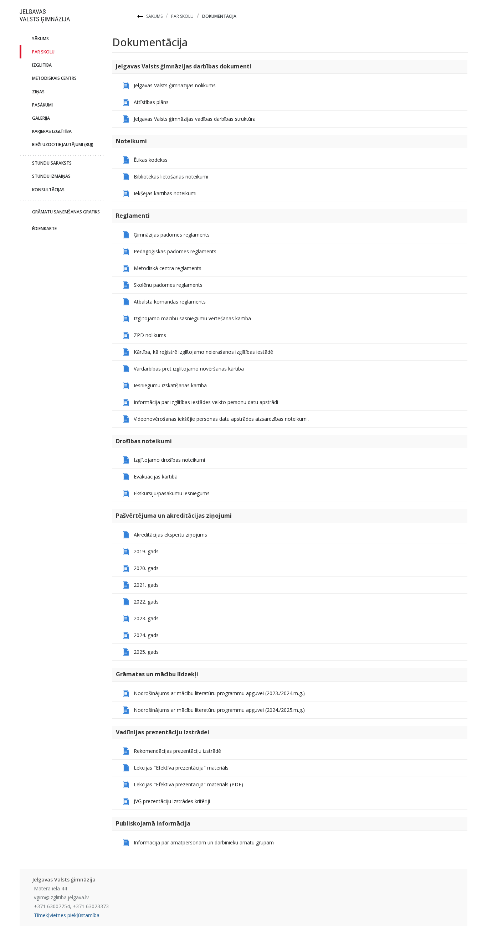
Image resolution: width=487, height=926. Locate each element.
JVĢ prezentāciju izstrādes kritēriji (172, 801)
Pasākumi (42, 105)
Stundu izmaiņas (51, 176)
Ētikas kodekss (151, 159)
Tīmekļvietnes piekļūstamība (66, 915)
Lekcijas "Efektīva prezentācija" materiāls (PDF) (188, 784)
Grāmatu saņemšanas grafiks (66, 212)
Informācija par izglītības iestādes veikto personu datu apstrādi (206, 402)
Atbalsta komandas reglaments (170, 301)
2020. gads (146, 568)
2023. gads (146, 618)
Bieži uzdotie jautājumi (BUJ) (62, 144)
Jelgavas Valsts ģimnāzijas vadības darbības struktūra (195, 118)
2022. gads (146, 601)
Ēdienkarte (44, 229)
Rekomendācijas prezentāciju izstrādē (177, 750)
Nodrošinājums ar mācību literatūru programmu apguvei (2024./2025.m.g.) (219, 710)
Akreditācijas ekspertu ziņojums (170, 534)
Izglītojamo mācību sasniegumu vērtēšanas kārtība (192, 318)
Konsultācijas (48, 190)
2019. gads (146, 551)
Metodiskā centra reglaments (167, 268)
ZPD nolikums (150, 335)
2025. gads (146, 651)
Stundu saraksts (52, 163)
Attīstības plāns (151, 102)
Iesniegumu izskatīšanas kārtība (170, 385)
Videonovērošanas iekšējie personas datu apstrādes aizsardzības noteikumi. (221, 418)
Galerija (41, 118)
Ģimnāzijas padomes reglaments (172, 234)
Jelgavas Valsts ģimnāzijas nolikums (175, 85)
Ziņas (38, 92)
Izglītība (42, 65)
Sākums (154, 16)
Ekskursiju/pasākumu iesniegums (172, 493)
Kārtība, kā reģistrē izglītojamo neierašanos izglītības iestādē (203, 351)
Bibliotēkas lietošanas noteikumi (171, 176)
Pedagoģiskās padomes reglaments (175, 251)
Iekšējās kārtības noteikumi (165, 193)
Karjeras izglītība (52, 131)
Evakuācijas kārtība (156, 476)
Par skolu (182, 16)
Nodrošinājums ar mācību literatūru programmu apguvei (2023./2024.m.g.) (219, 693)
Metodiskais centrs (54, 78)
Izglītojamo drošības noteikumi (169, 459)
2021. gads (146, 584)
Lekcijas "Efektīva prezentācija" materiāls (181, 767)
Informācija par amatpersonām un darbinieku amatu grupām (204, 842)
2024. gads (146, 635)
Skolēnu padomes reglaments (168, 284)
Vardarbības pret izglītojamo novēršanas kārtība (189, 368)
